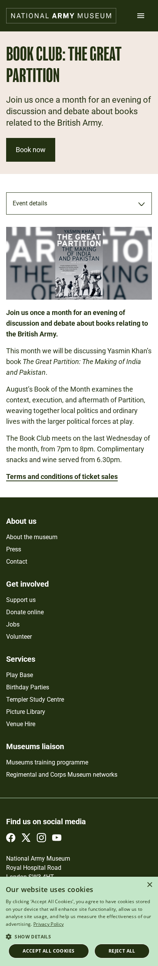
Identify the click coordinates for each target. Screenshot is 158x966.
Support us (21, 600)
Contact (16, 561)
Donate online (25, 612)
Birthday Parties (27, 687)
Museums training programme (47, 762)
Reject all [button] (122, 951)
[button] (79, 936)
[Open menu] (141, 16)
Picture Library (25, 711)
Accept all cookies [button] (48, 951)
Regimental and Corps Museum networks (61, 774)
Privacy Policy (48, 924)
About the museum (32, 537)
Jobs (13, 624)
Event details (30, 203)
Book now (31, 150)
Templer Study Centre (35, 699)
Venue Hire (20, 724)
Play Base (19, 675)
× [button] (149, 885)
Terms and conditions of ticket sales (62, 476)
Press (13, 549)
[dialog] (79, 921)
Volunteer (19, 636)
